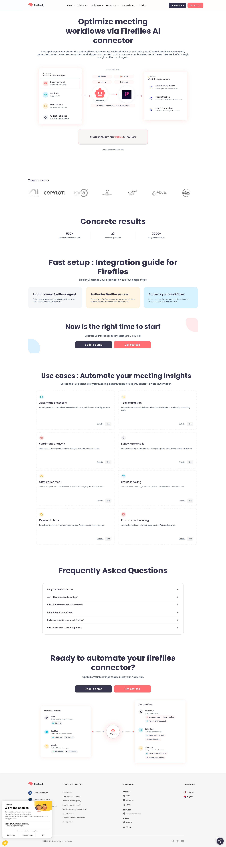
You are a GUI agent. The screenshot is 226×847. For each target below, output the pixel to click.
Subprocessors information (74, 817)
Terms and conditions (72, 796)
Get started (195, 5)
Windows (129, 800)
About (70, 5)
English (190, 796)
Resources (111, 5)
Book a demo (177, 5)
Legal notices (68, 822)
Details (100, 424)
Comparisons (128, 5)
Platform (82, 5)
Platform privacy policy (72, 805)
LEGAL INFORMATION (72, 784)
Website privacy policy (72, 801)
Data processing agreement (74, 809)
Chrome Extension (133, 813)
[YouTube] (182, 841)
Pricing (143, 5)
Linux (128, 805)
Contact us (67, 792)
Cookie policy (68, 813)
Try (108, 424)
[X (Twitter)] (178, 841)
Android (129, 822)
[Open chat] (220, 841)
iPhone (129, 827)
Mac (128, 795)
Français (190, 792)
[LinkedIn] (173, 841)
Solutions (96, 5)
